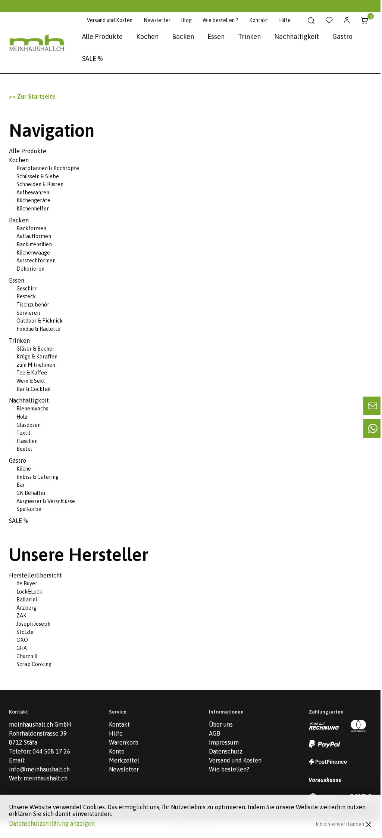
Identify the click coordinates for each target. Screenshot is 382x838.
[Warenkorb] (364, 20)
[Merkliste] (328, 20)
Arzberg (26, 608)
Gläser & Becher (35, 349)
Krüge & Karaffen (36, 357)
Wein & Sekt (30, 381)
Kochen (147, 36)
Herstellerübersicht (35, 575)
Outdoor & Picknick (39, 321)
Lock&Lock (29, 592)
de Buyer (26, 583)
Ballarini (26, 600)
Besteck (26, 296)
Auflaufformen (33, 236)
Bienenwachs (32, 409)
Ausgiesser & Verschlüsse (45, 501)
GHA (21, 648)
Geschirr (26, 289)
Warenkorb (123, 742)
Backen (183, 36)
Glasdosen (28, 425)
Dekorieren (30, 269)
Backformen (31, 228)
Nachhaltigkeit (296, 36)
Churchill (27, 656)
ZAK (21, 616)
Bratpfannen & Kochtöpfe (47, 168)
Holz (22, 417)
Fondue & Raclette (38, 329)
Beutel (24, 449)
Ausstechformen (36, 261)
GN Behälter (31, 493)
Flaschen (27, 441)
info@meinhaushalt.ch (39, 769)
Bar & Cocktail (33, 389)
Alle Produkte (102, 36)
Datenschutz (225, 751)
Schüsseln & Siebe (37, 176)
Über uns (221, 724)
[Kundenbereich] (346, 20)
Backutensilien (34, 244)
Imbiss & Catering (37, 477)
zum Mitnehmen (35, 365)
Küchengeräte (33, 200)
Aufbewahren (32, 192)
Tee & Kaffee (31, 373)
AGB (214, 733)
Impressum (224, 742)
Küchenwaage (33, 253)
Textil (23, 433)
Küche (23, 469)
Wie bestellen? (229, 769)
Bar (20, 485)
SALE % (92, 58)
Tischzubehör (32, 305)
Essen (216, 36)
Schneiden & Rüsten (39, 184)
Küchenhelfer (32, 209)
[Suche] (311, 20)
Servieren (28, 313)
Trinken (249, 36)
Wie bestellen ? (220, 20)
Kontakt (258, 20)
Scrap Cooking (33, 664)
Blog (186, 20)
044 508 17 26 (51, 751)
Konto (117, 751)
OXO (22, 640)
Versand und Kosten (109, 20)
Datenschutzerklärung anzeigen (52, 823)
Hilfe (285, 20)
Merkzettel (124, 760)
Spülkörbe (28, 509)
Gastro (342, 36)
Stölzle (25, 632)
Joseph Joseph (33, 624)
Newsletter (157, 20)
